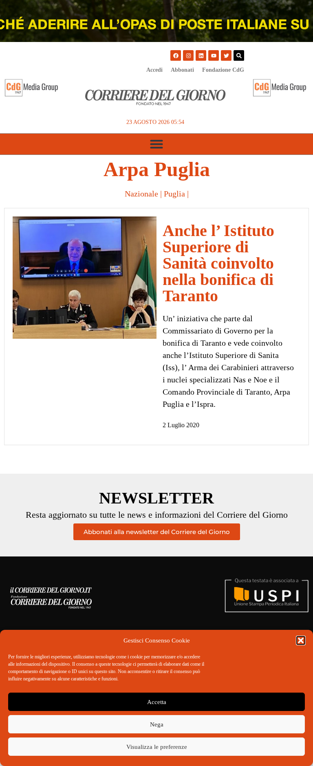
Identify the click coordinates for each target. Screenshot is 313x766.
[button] (301, 640)
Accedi (154, 70)
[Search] (239, 55)
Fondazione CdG (223, 70)
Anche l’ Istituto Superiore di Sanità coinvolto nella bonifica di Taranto (218, 263)
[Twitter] (226, 55)
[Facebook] (175, 55)
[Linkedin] (201, 55)
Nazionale (141, 193)
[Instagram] (188, 55)
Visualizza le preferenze (156, 747)
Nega (156, 724)
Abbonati (182, 70)
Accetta (156, 702)
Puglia (174, 193)
